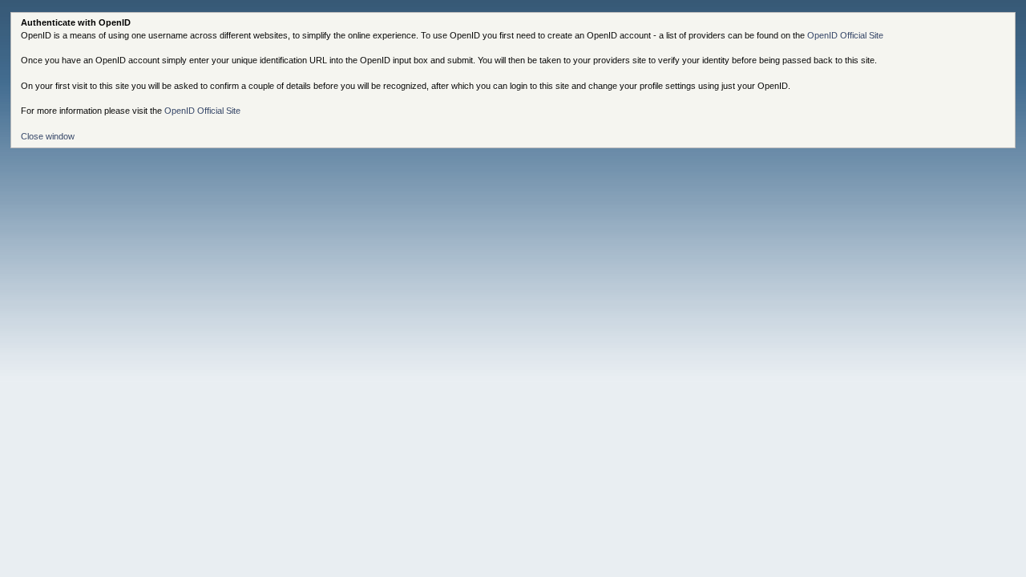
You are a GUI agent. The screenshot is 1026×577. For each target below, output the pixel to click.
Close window (48, 136)
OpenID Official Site (845, 35)
